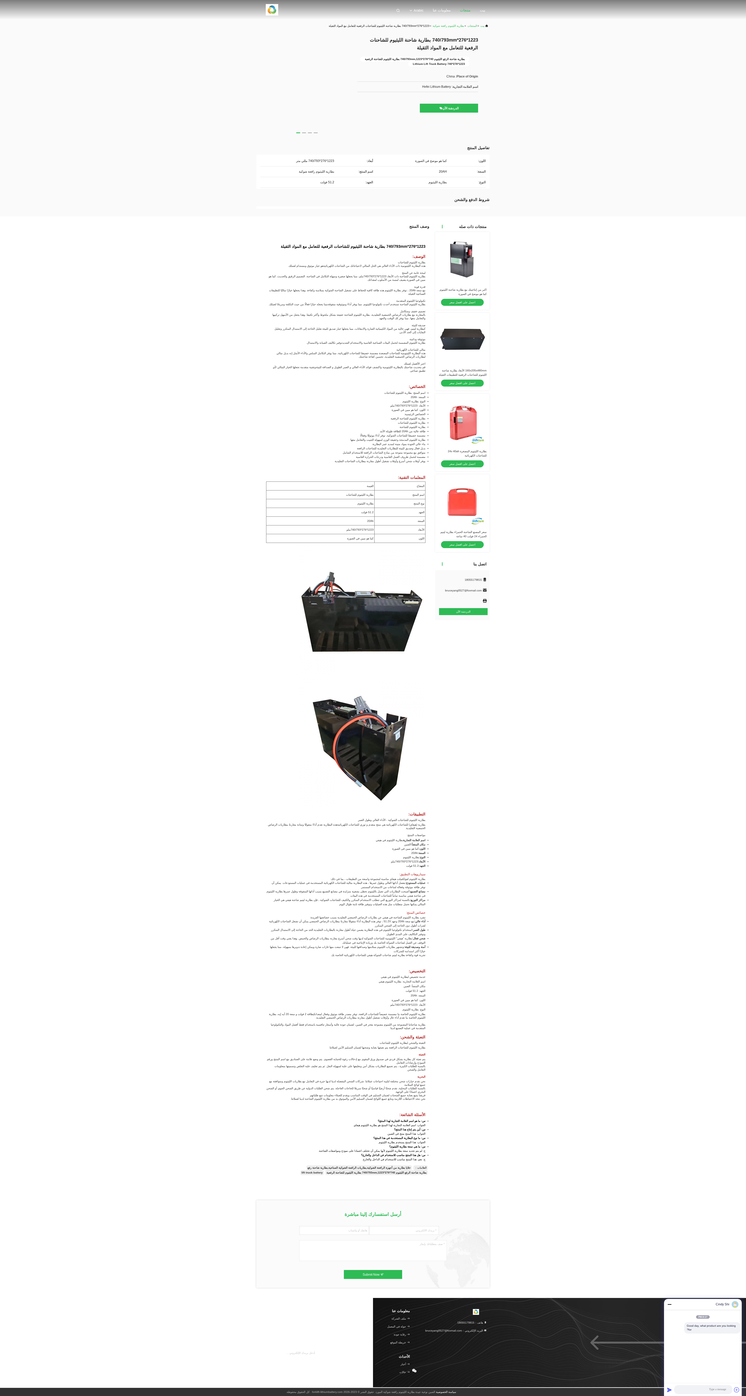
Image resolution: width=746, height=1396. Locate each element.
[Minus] (669, 1304)
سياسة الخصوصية (446, 1391)
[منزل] (272, 9)
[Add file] (736, 1390)
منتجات (465, 10)
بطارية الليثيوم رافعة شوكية (448, 25)
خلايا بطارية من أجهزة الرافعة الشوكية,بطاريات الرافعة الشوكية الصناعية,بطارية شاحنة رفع (359, 1167)
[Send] (669, 1390)
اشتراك (322, 1353)
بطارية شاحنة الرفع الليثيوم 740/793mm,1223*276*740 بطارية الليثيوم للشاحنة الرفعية (377, 1172)
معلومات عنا (442, 10)
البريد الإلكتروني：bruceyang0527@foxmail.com (454, 1330)
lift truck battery (312, 1172)
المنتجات (472, 25)
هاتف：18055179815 (470, 1322)
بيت (482, 10)
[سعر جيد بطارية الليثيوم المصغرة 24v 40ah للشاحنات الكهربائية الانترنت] (462, 420)
